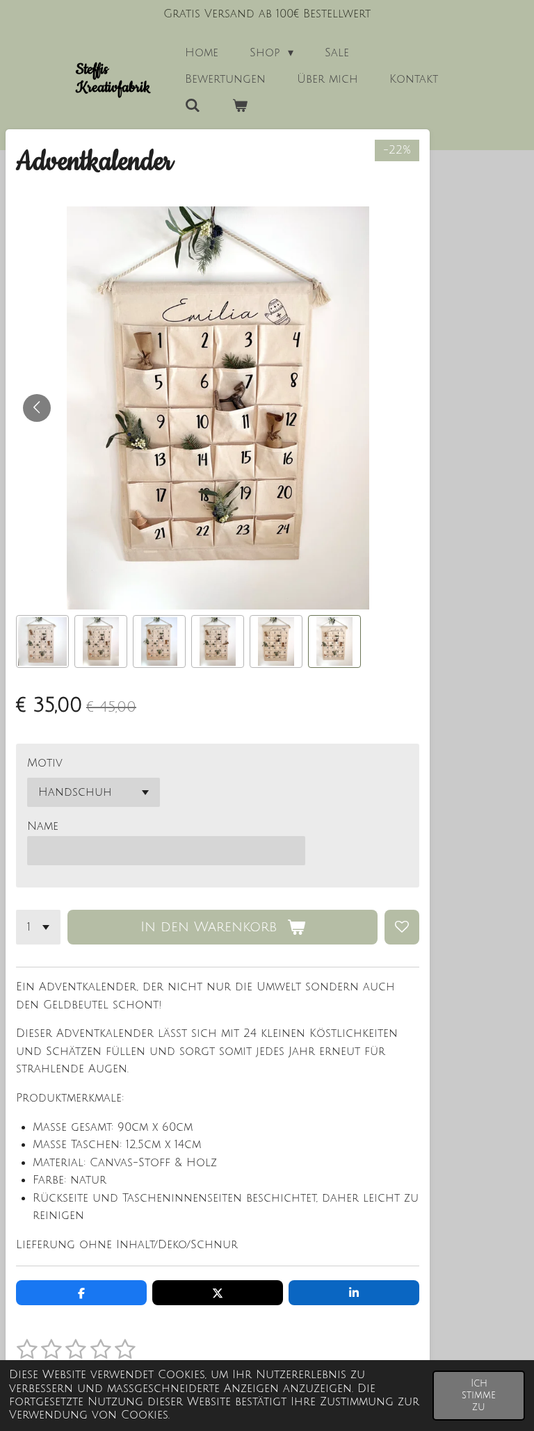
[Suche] (192, 105)
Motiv (45, 763)
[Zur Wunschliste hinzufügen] (402, 927)
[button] (42, 641)
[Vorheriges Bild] (37, 408)
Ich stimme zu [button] (479, 1395)
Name (42, 826)
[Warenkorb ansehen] (239, 105)
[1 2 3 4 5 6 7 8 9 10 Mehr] (38, 927)
